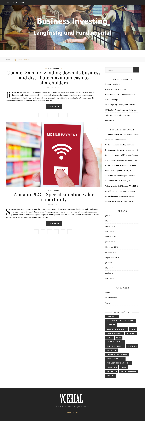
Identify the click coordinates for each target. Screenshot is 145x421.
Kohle (109, 338)
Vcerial (56, 68)
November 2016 (111, 247)
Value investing (129, 371)
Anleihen (111, 325)
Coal (133, 329)
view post (53, 107)
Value (123, 367)
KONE (118, 338)
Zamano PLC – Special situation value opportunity (53, 196)
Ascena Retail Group (117, 329)
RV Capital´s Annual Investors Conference (121, 110)
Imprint (22, 3)
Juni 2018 (108, 215)
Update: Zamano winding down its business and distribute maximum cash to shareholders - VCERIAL (121, 150)
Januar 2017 (110, 242)
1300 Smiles (112, 316)
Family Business (114, 333)
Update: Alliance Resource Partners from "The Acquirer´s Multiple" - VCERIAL (120, 170)
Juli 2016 (108, 262)
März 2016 (109, 278)
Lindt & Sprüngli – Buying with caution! (120, 105)
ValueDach (112, 371)
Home (7, 3)
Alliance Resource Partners (120, 321)
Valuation (112, 367)
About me (14, 3)
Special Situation (115, 359)
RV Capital (112, 350)
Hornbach (131, 333)
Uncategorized (111, 298)
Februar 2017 (110, 236)
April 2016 (109, 273)
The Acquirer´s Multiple (118, 363)
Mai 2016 (109, 268)
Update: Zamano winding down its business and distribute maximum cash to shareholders (53, 77)
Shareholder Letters (117, 355)
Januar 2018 (110, 226)
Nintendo (132, 346)
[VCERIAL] (72, 26)
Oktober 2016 (110, 252)
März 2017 (109, 231)
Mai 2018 (109, 221)
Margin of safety (115, 346)
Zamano (110, 376)
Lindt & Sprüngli (115, 342)
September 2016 (112, 257)
